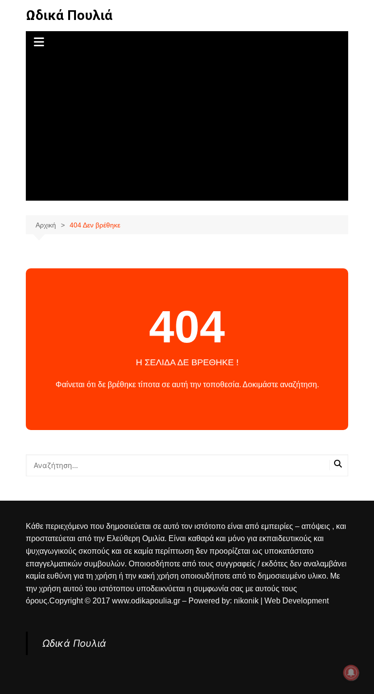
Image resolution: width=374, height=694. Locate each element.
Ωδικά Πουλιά (69, 15)
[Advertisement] (187, 127)
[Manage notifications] (351, 672)
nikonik (247, 601)
